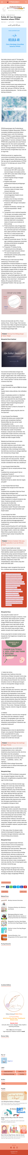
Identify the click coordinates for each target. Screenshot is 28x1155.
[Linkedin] (21, 887)
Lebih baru (4, 891)
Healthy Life (21, 1071)
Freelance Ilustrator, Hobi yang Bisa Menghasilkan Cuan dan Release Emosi (13, 543)
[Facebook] (7, 887)
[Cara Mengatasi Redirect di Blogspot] (14, 1099)
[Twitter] (11, 887)
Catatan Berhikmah (6, 882)
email (23, 1031)
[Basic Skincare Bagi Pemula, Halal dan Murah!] (14, 1133)
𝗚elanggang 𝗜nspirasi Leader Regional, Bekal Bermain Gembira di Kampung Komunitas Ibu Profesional (17, 916)
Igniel (16, 1153)
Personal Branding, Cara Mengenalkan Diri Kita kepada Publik (17, 936)
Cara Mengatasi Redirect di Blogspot (10, 1101)
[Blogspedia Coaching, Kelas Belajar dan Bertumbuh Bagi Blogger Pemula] (4, 923)
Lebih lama (23, 891)
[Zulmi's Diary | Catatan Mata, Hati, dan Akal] (14, 2)
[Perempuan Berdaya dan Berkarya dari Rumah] (4, 909)
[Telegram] (14, 887)
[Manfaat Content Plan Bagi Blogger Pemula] (4, 930)
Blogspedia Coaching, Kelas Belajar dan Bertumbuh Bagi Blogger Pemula (17, 922)
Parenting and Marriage (9, 1074)
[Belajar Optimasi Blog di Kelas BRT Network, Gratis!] (14, 1115)
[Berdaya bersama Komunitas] (4, 902)
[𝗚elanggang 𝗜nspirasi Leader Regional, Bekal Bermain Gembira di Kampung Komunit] (4, 916)
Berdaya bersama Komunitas (15, 900)
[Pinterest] (25, 887)
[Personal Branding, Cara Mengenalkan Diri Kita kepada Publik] (4, 937)
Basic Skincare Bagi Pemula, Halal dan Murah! (12, 1135)
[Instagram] (17, 1148)
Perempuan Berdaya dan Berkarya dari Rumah (17, 908)
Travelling (22, 1074)
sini (11, 1029)
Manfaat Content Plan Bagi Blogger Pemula (17, 929)
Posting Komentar (20, 22)
